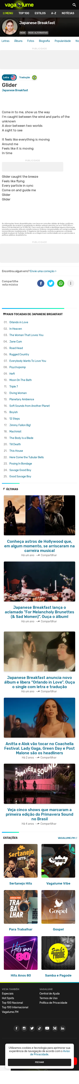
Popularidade (63, 41)
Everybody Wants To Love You (27, 361)
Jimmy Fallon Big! (20, 425)
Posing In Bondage (20, 463)
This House (16, 450)
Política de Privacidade (53, 1002)
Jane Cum (15, 341)
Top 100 (24, 13)
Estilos (40, 13)
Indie (23, 33)
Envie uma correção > (43, 271)
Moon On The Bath (20, 380)
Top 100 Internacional (15, 1007)
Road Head (16, 348)
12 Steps (14, 418)
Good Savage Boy (20, 476)
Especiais (7, 993)
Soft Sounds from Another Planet (29, 406)
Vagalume (19, 5)
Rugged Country (19, 354)
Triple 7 (13, 386)
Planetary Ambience (21, 399)
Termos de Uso (49, 998)
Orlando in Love (18, 322)
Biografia (44, 41)
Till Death (15, 444)
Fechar (39, 1062)
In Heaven (15, 328)
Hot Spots (8, 998)
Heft (12, 373)
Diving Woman (18, 393)
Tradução (24, 77)
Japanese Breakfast (15, 90)
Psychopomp (17, 367)
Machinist (15, 431)
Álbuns (18, 41)
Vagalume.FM (66, 838)
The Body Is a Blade (21, 438)
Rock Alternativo (38, 33)
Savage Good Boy (20, 470)
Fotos (30, 41)
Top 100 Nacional (12, 1002)
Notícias (68, 13)
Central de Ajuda (50, 993)
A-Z (53, 13)
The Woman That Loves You (26, 335)
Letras (5, 41)
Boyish (13, 412)
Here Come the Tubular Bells (26, 457)
